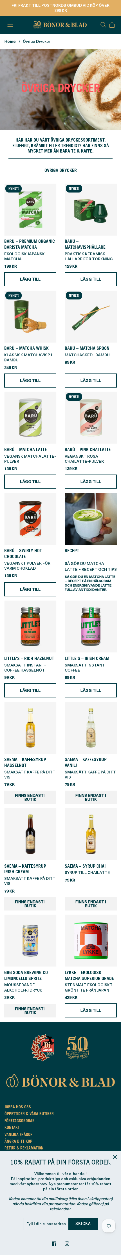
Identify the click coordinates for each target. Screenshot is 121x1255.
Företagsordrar (20, 1121)
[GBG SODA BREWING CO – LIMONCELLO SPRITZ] (30, 941)
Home (10, 41)
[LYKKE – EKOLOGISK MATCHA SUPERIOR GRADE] (91, 941)
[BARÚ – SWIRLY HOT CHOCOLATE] (30, 519)
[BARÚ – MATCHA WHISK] (30, 316)
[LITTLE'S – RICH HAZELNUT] (30, 627)
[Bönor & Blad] (59, 24)
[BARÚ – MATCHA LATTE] (30, 418)
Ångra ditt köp (18, 1142)
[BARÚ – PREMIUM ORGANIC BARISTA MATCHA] (30, 210)
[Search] (103, 24)
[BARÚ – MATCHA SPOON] (91, 316)
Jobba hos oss (18, 1107)
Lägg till (30, 279)
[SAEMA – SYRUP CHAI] (91, 834)
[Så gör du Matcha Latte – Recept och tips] (91, 519)
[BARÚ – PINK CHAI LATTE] (91, 418)
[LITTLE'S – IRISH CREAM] (91, 627)
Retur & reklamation (24, 1149)
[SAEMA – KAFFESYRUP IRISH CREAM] (30, 834)
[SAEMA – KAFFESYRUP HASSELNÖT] (30, 728)
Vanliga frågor (19, 1135)
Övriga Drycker (36, 41)
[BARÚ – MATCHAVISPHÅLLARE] (91, 210)
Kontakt (12, 1128)
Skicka (83, 1224)
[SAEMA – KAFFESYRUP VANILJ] (91, 728)
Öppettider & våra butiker (29, 1114)
